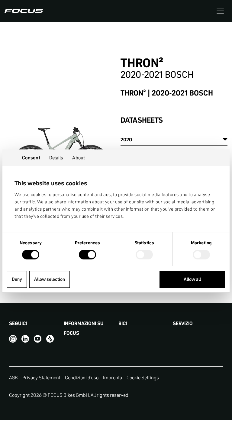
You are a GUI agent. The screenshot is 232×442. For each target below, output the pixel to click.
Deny (17, 279)
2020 (126, 139)
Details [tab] (56, 157)
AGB (13, 377)
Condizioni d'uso (81, 377)
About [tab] (78, 157)
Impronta (112, 377)
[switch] (87, 255)
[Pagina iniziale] (24, 11)
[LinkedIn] (25, 338)
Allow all (192, 279)
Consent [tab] (31, 157)
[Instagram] (13, 338)
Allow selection (49, 279)
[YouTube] (37, 338)
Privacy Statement (41, 377)
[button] (220, 11)
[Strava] (50, 338)
